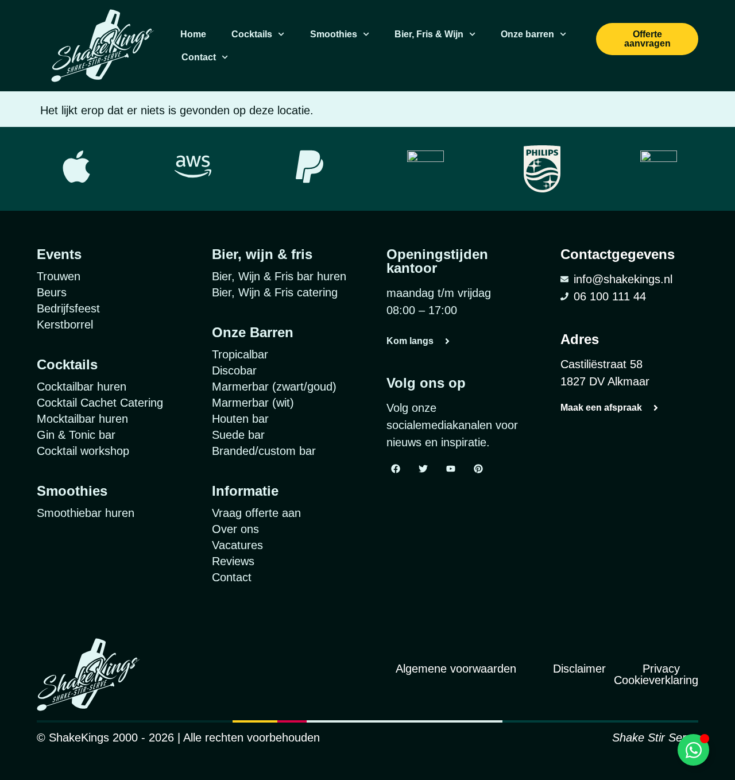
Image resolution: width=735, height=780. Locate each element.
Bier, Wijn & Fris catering (275, 292)
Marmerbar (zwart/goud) (274, 386)
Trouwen (58, 276)
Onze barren (527, 34)
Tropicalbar (240, 354)
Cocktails (251, 34)
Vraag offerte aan (256, 513)
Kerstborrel (65, 324)
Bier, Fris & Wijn (428, 34)
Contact (198, 57)
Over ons (235, 529)
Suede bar (238, 435)
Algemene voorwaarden (456, 668)
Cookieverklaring (656, 680)
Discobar (234, 370)
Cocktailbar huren (81, 386)
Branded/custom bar (264, 451)
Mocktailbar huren (82, 418)
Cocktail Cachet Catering (100, 402)
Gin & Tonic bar (76, 435)
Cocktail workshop (83, 451)
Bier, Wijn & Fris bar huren (279, 276)
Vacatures (237, 545)
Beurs (52, 292)
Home (193, 34)
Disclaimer (579, 668)
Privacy (661, 668)
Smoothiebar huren (85, 513)
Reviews (233, 561)
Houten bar (240, 418)
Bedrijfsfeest (68, 308)
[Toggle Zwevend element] (693, 750)
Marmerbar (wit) (253, 402)
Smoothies (333, 34)
